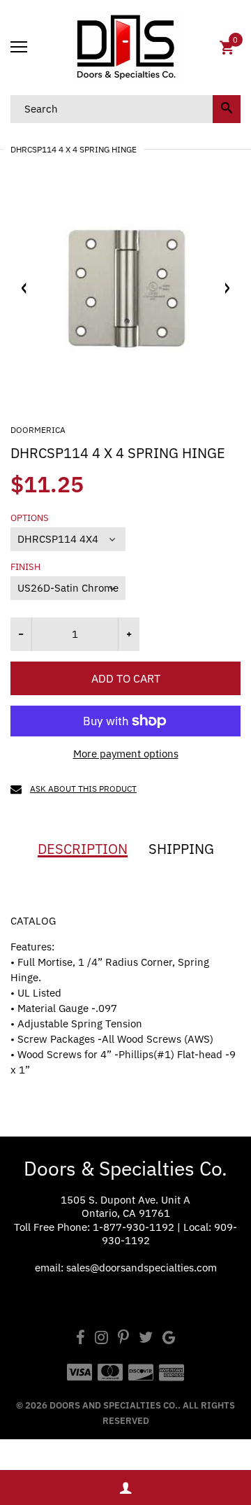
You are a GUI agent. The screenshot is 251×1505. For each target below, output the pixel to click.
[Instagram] (101, 1339)
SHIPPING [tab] (181, 849)
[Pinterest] (123, 1339)
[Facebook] (80, 1339)
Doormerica (38, 430)
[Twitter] (146, 1339)
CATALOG (33, 920)
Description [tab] (83, 849)
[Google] (169, 1339)
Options (29, 518)
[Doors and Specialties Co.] (125, 47)
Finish (25, 567)
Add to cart (125, 678)
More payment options (125, 753)
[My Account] (125, 1488)
